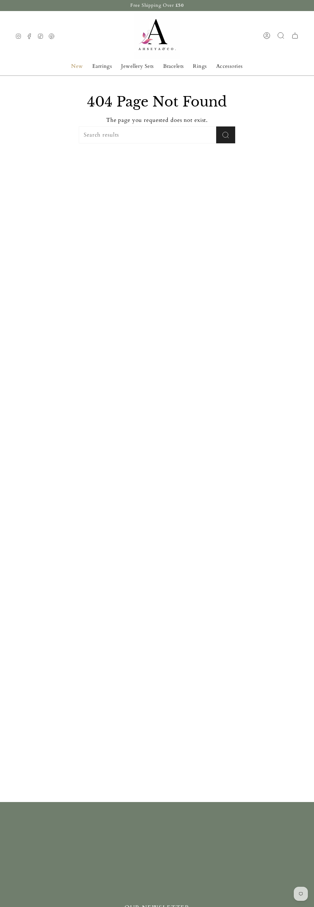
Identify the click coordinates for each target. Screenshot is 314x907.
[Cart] (295, 35)
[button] (102, 66)
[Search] (225, 134)
